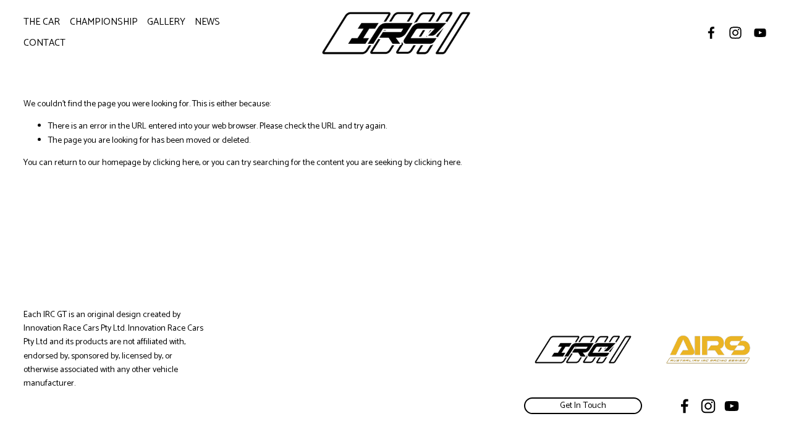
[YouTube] (760, 32)
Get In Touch (583, 406)
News (207, 22)
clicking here (176, 163)
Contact (44, 43)
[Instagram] (735, 32)
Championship (104, 22)
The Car (41, 22)
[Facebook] (711, 32)
